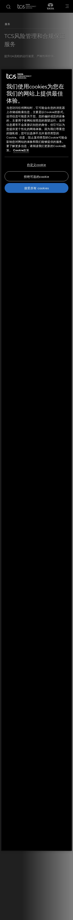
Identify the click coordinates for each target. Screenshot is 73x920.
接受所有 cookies (36, 188)
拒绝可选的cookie (36, 176)
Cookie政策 (21, 150)
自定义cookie (36, 164)
